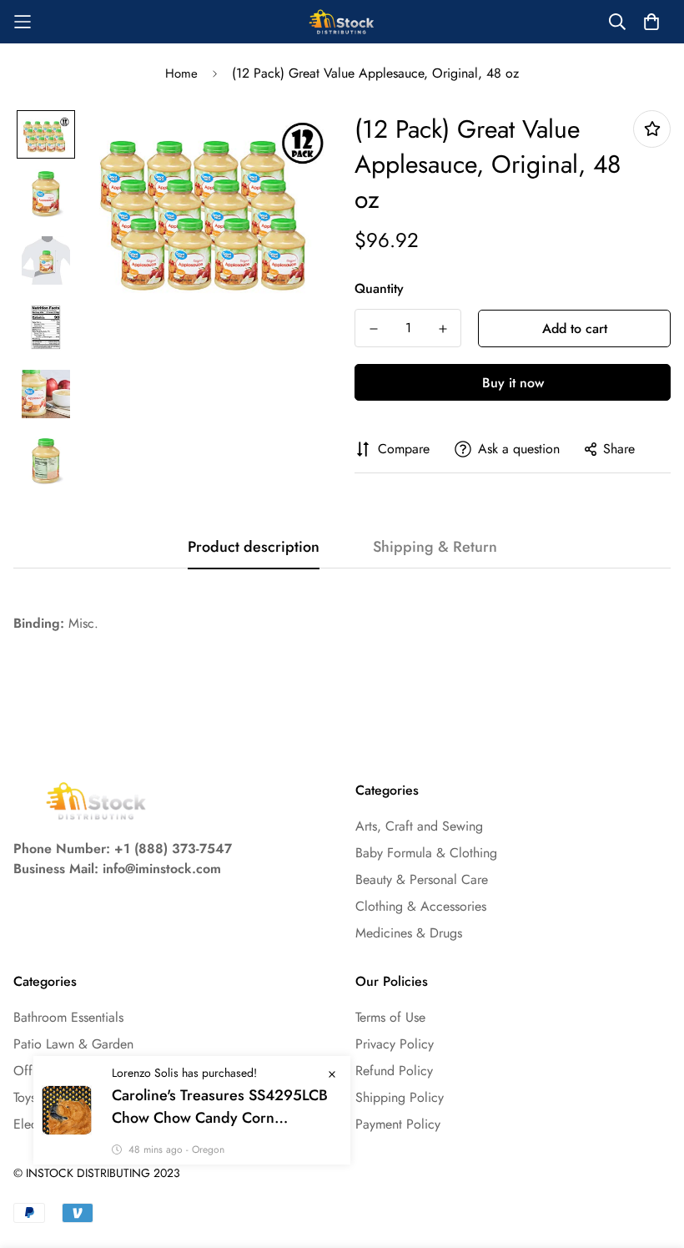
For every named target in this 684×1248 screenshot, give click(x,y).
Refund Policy (394, 1070)
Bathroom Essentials (68, 1017)
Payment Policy (397, 1124)
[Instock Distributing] (342, 21)
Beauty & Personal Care (421, 879)
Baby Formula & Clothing (426, 852)
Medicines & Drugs (408, 932)
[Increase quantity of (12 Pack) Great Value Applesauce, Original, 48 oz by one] (442, 329)
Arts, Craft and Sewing (419, 826)
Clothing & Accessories (420, 906)
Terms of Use (390, 1017)
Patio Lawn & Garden (73, 1043)
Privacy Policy (394, 1043)
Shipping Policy (399, 1097)
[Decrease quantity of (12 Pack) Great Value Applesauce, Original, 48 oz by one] (373, 329)
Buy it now (513, 382)
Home (181, 73)
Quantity (379, 288)
